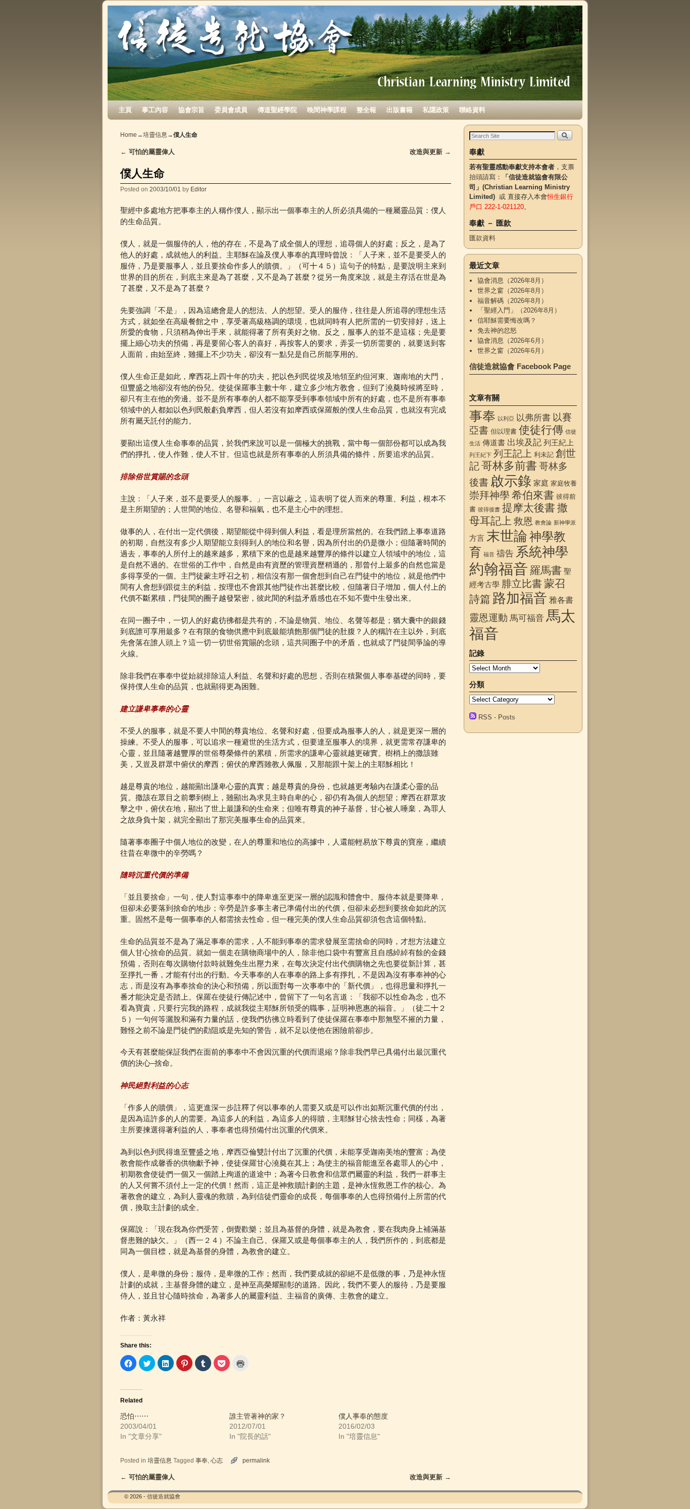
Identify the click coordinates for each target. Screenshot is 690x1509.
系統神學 (542, 552)
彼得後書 (489, 509)
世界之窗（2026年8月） (512, 290)
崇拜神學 (489, 495)
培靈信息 (155, 134)
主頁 (125, 110)
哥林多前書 (509, 465)
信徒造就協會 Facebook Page (520, 366)
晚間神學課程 (327, 110)
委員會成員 (231, 110)
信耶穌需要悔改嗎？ (506, 320)
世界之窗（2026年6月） (512, 350)
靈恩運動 (488, 617)
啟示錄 (510, 481)
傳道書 (493, 443)
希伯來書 (533, 495)
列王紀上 (559, 443)
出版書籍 (399, 110)
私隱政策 (436, 110)
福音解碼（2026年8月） (512, 300)
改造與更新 (430, 151)
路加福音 (519, 598)
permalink (256, 1460)
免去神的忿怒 (497, 330)
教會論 (543, 522)
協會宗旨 (191, 110)
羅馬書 (546, 570)
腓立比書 (522, 583)
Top (666, 1485)
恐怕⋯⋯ (134, 1416)
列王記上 (513, 453)
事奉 (201, 1460)
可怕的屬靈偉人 (147, 151)
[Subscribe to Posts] (472, 717)
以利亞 (506, 418)
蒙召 (554, 583)
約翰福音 (498, 568)
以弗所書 (533, 417)
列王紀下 (480, 455)
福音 (489, 554)
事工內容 (155, 110)
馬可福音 (527, 618)
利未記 (544, 454)
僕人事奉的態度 (363, 1416)
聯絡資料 (472, 110)
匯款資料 (482, 238)
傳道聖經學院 (277, 110)
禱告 (505, 553)
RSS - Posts (496, 717)
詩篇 (479, 599)
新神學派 (565, 522)
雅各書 (561, 599)
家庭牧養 (564, 483)
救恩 (523, 521)
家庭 (541, 483)
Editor (198, 189)
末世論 (506, 536)
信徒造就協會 (163, 1496)
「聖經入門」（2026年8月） (519, 310)
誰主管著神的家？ (257, 1416)
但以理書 (503, 431)
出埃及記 (524, 442)
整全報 (366, 110)
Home (128, 134)
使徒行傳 (541, 430)
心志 (217, 1460)
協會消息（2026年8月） (512, 280)
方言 (476, 538)
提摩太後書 (528, 507)
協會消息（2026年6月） (512, 340)
